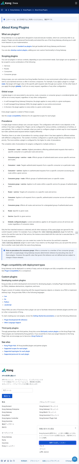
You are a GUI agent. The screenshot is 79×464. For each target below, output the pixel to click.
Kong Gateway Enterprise (10, 409)
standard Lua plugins (24, 46)
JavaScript (7, 305)
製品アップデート (8, 424)
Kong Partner (36, 336)
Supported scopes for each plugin (15, 348)
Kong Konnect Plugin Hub (48, 418)
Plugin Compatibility (12, 271)
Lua (5, 296)
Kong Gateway (15, 10)
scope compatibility (14, 116)
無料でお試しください (57, 443)
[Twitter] (5, 461)
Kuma (4, 440)
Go (5, 299)
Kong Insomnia (7, 421)
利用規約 (24, 461)
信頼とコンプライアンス (50, 461)
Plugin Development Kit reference (15, 320)
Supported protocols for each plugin (16, 354)
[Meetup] (8, 461)
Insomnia (5, 443)
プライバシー (34, 461)
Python (6, 302)
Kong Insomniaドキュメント (49, 415)
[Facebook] (2, 461)
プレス (42, 446)
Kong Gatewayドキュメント (49, 409)
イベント (43, 449)
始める (4, 427)
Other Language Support (12, 323)
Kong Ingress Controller (10, 418)
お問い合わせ (44, 452)
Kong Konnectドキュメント (49, 406)
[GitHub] (14, 461)
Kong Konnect (7, 406)
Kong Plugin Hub (10, 346)
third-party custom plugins (50, 331)
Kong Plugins (27, 10)
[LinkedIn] (11, 461)
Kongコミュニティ (8, 446)
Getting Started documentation (43, 316)
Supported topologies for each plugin (17, 351)
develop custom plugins (19, 50)
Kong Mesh (6, 415)
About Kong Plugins (41, 10)
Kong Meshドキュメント (48, 412)
